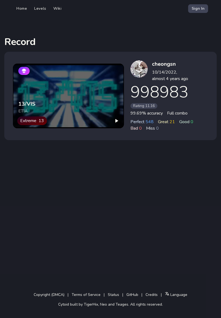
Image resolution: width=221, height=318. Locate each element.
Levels (40, 8)
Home (21, 8)
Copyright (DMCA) (49, 294)
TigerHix (91, 304)
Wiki (57, 8)
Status (113, 294)
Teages (122, 304)
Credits (152, 294)
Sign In (198, 8)
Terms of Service (86, 294)
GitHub (132, 294)
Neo (103, 304)
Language (178, 294)
